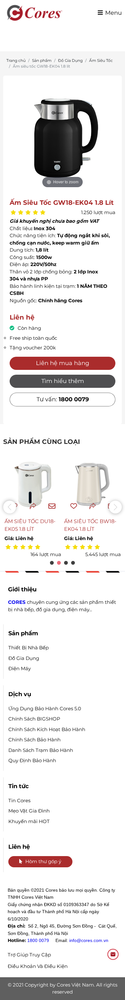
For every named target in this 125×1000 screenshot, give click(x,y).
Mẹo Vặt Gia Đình (29, 811)
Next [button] (115, 507)
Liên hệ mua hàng (62, 363)
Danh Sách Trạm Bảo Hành (40, 750)
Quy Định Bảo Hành (32, 760)
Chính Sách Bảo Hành (34, 740)
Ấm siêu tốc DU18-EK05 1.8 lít (29, 525)
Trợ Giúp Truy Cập (29, 955)
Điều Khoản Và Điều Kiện (38, 966)
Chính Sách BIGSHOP (34, 719)
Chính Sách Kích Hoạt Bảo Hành (46, 729)
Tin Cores (19, 800)
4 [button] (73, 563)
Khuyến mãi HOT (29, 821)
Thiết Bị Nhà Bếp (28, 648)
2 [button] (59, 563)
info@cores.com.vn (88, 940)
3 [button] (66, 563)
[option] (63, 138)
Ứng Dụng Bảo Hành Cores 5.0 (44, 708)
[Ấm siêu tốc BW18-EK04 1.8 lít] (92, 484)
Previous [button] (9, 507)
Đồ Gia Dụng (23, 658)
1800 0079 (38, 940)
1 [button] (52, 563)
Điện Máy (19, 668)
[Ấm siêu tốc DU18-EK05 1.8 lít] (32, 484)
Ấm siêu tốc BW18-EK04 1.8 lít (90, 525)
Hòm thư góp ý (43, 861)
